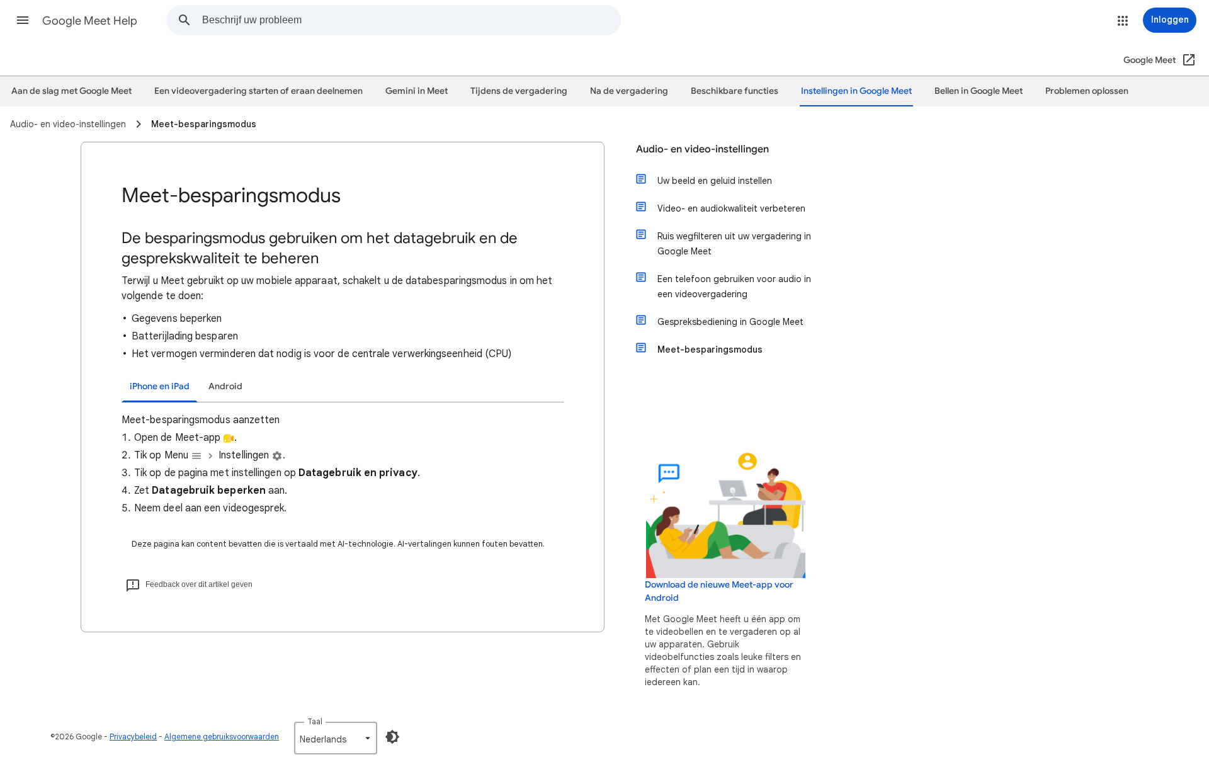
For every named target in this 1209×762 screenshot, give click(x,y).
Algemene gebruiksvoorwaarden (221, 736)
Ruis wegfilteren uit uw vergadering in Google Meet (734, 243)
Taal (314, 721)
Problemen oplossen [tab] (1086, 91)
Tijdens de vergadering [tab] (518, 91)
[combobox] (411, 20)
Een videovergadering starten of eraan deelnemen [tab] (258, 91)
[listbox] (335, 738)
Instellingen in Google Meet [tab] (856, 91)
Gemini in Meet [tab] (416, 91)
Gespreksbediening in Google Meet (730, 321)
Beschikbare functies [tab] (734, 91)
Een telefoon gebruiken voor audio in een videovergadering (734, 286)
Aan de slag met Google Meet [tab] (71, 91)
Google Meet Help (89, 21)
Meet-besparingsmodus (710, 349)
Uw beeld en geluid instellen (714, 180)
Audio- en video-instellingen (702, 149)
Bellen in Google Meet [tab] (978, 91)
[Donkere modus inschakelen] (392, 737)
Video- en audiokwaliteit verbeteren (731, 208)
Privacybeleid (133, 736)
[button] (23, 20)
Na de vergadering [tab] (629, 91)
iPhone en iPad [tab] (160, 386)
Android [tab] (225, 386)
